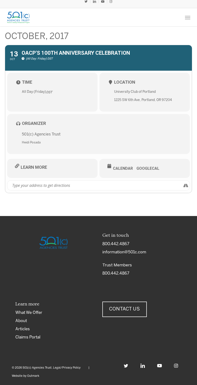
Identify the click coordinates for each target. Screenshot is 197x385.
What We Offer (28, 313)
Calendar (123, 168)
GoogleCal (147, 168)
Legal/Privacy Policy (66, 367)
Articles (22, 329)
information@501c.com (124, 252)
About (21, 321)
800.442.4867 (115, 244)
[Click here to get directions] (186, 185)
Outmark (33, 376)
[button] (187, 17)
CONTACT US (124, 309)
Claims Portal (27, 337)
